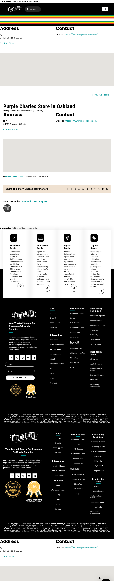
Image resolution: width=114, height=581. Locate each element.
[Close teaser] (99, 578)
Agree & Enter (57, 298)
